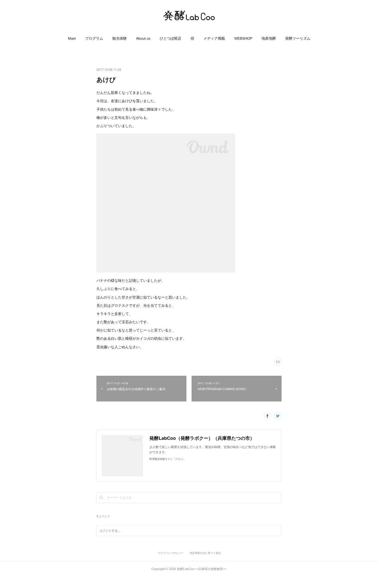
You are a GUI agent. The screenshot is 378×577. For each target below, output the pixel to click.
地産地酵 (269, 38)
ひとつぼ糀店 (170, 38)
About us (143, 38)
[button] (72, 38)
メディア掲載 (214, 38)
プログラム (94, 38)
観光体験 (119, 38)
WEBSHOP (243, 38)
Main (72, 38)
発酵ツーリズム (297, 38)
